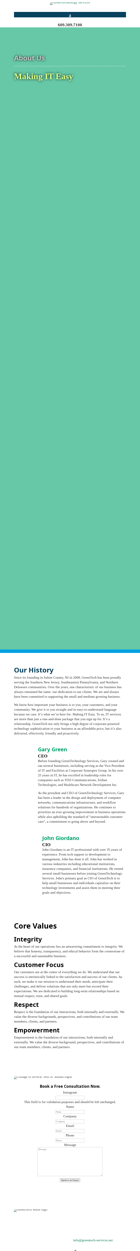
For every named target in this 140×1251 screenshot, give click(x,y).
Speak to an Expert (70, 1180)
